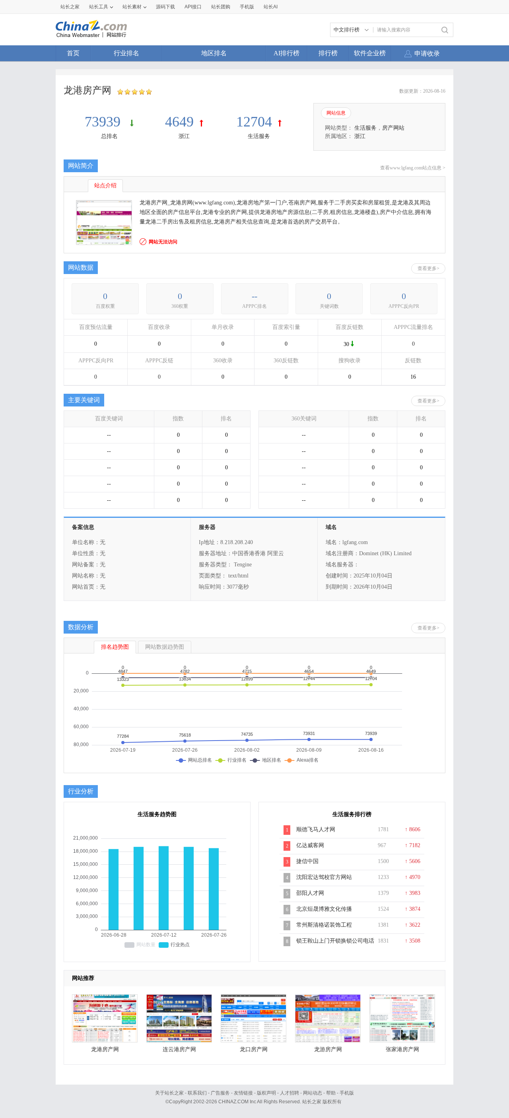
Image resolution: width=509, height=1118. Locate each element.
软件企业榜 (370, 53)
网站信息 (336, 113)
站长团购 (220, 7)
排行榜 (328, 53)
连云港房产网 (179, 1049)
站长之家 (70, 7)
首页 (73, 53)
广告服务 (220, 1093)
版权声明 (266, 1093)
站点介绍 (105, 186)
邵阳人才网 (310, 893)
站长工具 (98, 7)
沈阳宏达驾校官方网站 (324, 877)
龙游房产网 (328, 1049)
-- (254, 296)
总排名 (109, 136)
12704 (254, 122)
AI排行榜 (286, 53)
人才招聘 (289, 1093)
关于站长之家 (169, 1093)
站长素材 (132, 7)
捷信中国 (307, 861)
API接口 (193, 7)
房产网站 (393, 128)
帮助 (331, 1093)
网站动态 (312, 1093)
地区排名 (214, 53)
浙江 (184, 136)
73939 (104, 122)
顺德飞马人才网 (315, 829)
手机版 (347, 1093)
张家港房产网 (402, 1049)
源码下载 (165, 7)
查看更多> (428, 268)
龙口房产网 (254, 1049)
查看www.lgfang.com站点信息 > (412, 168)
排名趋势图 (115, 647)
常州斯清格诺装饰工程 (324, 925)
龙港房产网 (105, 1049)
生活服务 (259, 136)
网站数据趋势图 (164, 647)
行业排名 (126, 53)
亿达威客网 (310, 845)
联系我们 (197, 1093)
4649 (179, 122)
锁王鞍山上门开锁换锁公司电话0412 (335, 945)
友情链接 (243, 1093)
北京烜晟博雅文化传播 (324, 909)
